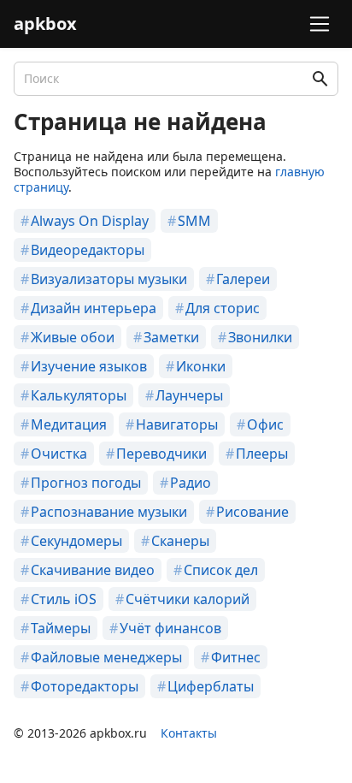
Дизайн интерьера (93, 308)
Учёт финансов (170, 628)
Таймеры (61, 628)
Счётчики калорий (187, 599)
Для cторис (222, 308)
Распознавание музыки (109, 511)
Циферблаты (210, 686)
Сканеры (180, 540)
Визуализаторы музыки (109, 279)
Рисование (252, 511)
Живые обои (72, 337)
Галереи (243, 279)
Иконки (201, 366)
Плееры (262, 453)
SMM (194, 220)
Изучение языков (89, 366)
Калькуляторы (78, 395)
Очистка (59, 453)
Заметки (171, 337)
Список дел (221, 570)
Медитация (69, 424)
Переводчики (161, 453)
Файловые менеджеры (106, 657)
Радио (190, 482)
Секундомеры (76, 540)
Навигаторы (177, 424)
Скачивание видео (93, 570)
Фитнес (236, 657)
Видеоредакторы (87, 249)
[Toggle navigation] (317, 24)
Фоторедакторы (84, 686)
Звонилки (260, 337)
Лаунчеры (189, 395)
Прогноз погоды (86, 482)
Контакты (189, 733)
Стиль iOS (64, 599)
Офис (265, 424)
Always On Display (90, 220)
